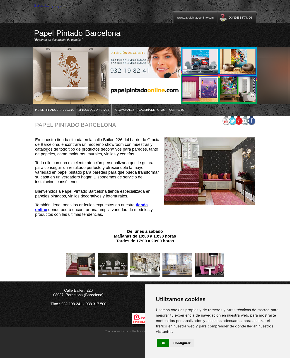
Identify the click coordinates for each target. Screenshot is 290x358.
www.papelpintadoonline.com (195, 17)
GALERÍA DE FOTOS (152, 109)
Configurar (182, 343)
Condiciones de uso (117, 331)
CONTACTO (176, 109)
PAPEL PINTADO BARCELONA (54, 109)
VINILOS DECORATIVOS (93, 109)
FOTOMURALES (124, 109)
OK (162, 343)
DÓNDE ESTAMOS (240, 17)
